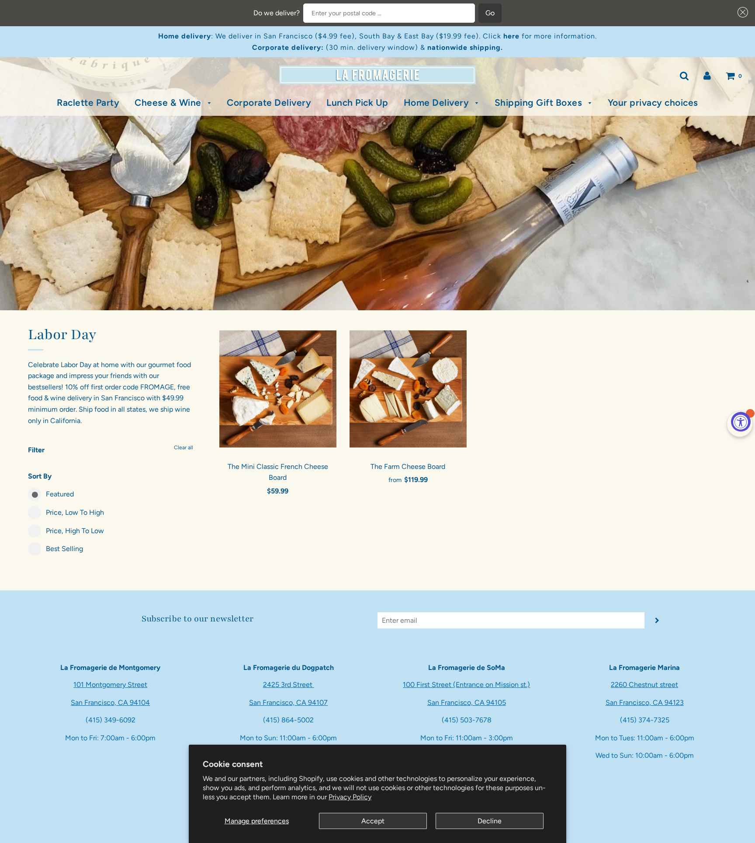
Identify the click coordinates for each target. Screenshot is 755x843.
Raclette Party (88, 102)
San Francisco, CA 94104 (110, 702)
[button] (741, 12)
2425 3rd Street (288, 684)
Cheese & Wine (169, 102)
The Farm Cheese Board (408, 466)
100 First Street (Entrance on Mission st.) (466, 684)
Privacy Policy (350, 797)
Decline (490, 821)
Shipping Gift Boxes (540, 102)
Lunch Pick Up (357, 102)
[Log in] (707, 75)
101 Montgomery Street (110, 684)
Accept (372, 821)
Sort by (40, 476)
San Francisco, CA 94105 (466, 702)
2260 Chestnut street (644, 684)
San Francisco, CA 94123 (645, 702)
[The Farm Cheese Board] (408, 388)
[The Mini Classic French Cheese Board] (277, 388)
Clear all (183, 447)
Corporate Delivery (269, 102)
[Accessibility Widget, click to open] (741, 421)
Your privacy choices (653, 102)
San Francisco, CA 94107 (288, 702)
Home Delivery (437, 102)
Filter (36, 450)
